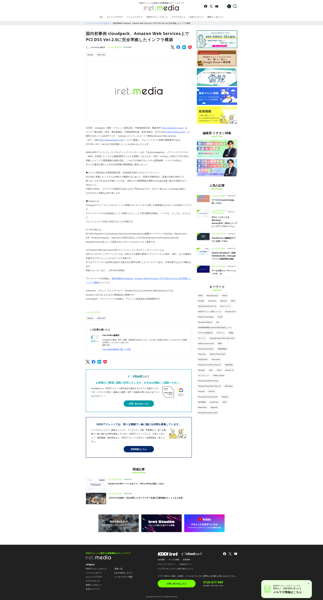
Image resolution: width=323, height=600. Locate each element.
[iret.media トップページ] (98, 558)
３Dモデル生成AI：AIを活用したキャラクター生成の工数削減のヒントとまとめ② (145, 497)
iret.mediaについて (123, 572)
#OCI (211, 370)
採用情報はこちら (139, 449)
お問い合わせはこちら (139, 403)
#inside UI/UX (230, 311)
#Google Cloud (212, 295)
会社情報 (161, 559)
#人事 (220, 317)
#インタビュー (203, 375)
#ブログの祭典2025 (205, 333)
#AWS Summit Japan (205, 317)
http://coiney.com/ (176, 131)
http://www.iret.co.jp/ (172, 127)
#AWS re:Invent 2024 (206, 343)
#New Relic (202, 407)
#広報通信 (202, 402)
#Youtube (202, 354)
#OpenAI (214, 407)
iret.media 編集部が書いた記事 (116, 349)
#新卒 (220, 343)
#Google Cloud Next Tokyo (208, 381)
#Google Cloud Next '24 (207, 306)
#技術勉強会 (222, 349)
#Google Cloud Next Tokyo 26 (209, 386)
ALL (101, 17)
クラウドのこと (178, 17)
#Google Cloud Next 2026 (207, 397)
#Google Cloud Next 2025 (207, 413)
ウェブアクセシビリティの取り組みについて (175, 568)
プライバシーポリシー (166, 564)
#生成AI (201, 301)
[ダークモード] (229, 6)
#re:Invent (212, 301)
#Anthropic (214, 402)
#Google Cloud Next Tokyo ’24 (209, 365)
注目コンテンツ (196, 17)
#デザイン (220, 333)
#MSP (233, 301)
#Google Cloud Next (205, 349)
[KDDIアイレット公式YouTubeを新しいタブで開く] (216, 6)
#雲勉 (231, 333)
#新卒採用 (229, 365)
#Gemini (223, 301)
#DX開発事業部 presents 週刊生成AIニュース (215, 327)
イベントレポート (135, 17)
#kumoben (216, 359)
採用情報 (186, 559)
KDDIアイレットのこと (157, 17)
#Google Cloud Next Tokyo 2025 (222, 338)
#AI (217, 322)
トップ (88, 23)
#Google (201, 370)
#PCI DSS (101, 55)
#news (90, 55)
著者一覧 (118, 568)
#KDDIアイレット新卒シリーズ (209, 311)
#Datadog (228, 386)
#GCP (219, 370)
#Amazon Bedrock (205, 322)
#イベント (202, 338)
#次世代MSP (203, 359)
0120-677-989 (213, 582)
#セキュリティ (225, 306)
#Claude (201, 391)
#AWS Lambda (218, 375)
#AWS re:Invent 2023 (217, 354)
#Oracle (211, 391)
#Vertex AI (229, 370)
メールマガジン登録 (123, 576)
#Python (225, 397)
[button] (235, 6)
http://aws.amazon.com (111, 139)
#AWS (200, 295)
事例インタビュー (215, 17)
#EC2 (225, 402)
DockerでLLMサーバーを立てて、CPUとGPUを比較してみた (136, 483)
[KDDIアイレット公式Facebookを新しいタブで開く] (205, 6)
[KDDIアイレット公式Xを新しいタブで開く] (211, 6)
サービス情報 (174, 559)
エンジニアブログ (115, 17)
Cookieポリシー (185, 564)
